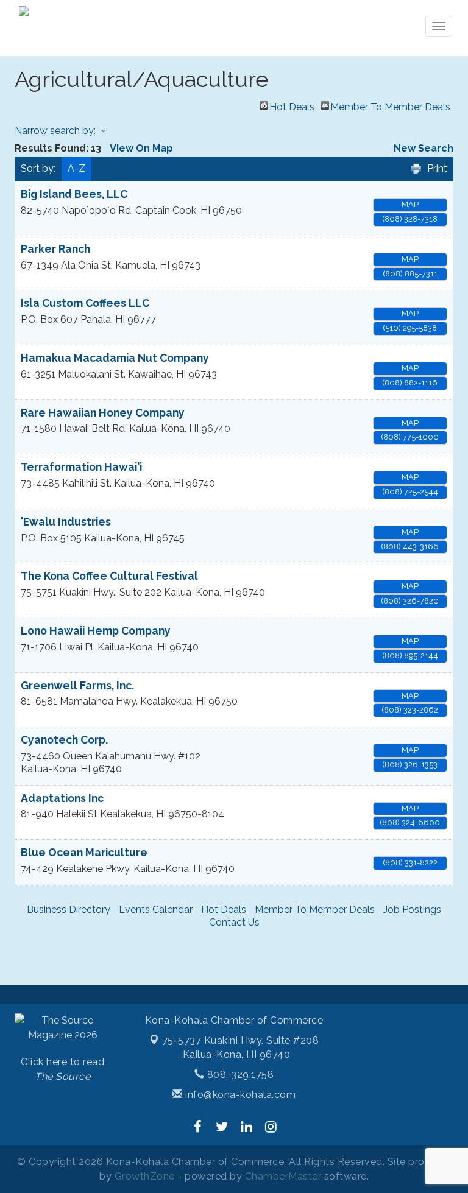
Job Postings (412, 909)
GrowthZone (145, 1176)
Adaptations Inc (62, 798)
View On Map (141, 148)
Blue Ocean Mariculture (84, 852)
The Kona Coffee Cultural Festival (109, 575)
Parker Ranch (55, 248)
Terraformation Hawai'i (81, 466)
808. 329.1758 (239, 1074)
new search (423, 148)
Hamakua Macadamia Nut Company (115, 357)
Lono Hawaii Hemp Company (96, 630)
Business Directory (68, 909)
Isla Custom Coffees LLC (85, 303)
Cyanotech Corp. (64, 739)
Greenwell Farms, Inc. (77, 685)
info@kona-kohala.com (239, 1094)
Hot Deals (291, 105)
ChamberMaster (283, 1176)
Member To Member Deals (390, 105)
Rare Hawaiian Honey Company (103, 412)
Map (410, 204)
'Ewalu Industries (66, 521)
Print (437, 168)
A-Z (76, 168)
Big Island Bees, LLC (74, 194)
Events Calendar (156, 909)
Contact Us (234, 922)
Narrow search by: (55, 130)
